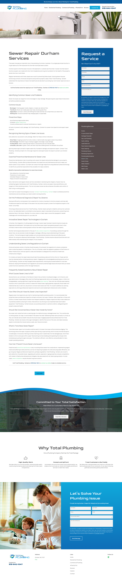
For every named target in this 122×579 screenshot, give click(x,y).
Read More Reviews (61, 417)
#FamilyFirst (73, 565)
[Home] (17, 7)
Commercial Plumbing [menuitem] (68, 7)
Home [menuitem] (46, 7)
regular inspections (20, 122)
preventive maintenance (23, 347)
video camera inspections (43, 231)
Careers (72, 571)
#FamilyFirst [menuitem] (79, 7)
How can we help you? (86, 89)
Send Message (87, 112)
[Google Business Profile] (108, 557)
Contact (72, 573)
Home (71, 557)
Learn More (55, 2)
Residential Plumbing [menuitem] (55, 7)
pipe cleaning (44, 281)
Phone (83, 76)
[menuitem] (95, 131)
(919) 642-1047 (53, 87)
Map (36, 559)
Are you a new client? (86, 85)
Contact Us (95, 7)
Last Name (84, 72)
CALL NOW (40, 373)
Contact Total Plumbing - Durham (44, 192)
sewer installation (17, 358)
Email (83, 80)
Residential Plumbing (76, 560)
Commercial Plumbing (76, 562)
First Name (84, 68)
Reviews (72, 568)
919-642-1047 (109, 8)
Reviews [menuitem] (86, 7)
